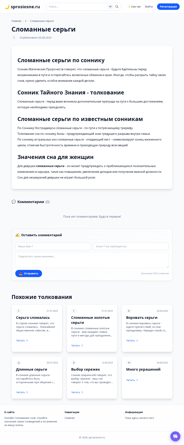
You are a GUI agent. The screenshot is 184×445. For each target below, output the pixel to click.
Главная (16, 21)
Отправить (28, 273)
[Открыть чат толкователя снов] (175, 436)
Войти (149, 6)
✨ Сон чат (134, 6)
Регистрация (168, 6)
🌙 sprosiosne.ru (22, 6)
